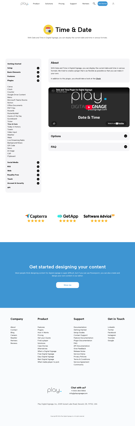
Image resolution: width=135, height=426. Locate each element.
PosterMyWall (13, 113)
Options (56, 136)
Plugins (40, 330)
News (9, 148)
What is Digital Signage (47, 351)
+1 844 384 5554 (78, 391)
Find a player (43, 340)
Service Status (79, 354)
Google (111, 340)
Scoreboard (12, 119)
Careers (14, 335)
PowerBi (10, 111)
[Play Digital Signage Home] (26, 3)
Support (73, 4)
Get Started (103, 3)
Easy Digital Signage (46, 357)
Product (36, 4)
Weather (10, 135)
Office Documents (14, 105)
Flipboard (11, 156)
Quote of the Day (14, 116)
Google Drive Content (16, 95)
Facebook (112, 332)
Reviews (14, 343)
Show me (67, 285)
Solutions (49, 4)
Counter (10, 92)
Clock (9, 89)
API (8, 187)
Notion (10, 103)
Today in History (14, 127)
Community (78, 365)
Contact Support (81, 335)
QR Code (11, 145)
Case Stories (43, 346)
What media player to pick (48, 362)
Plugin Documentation (83, 340)
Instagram (112, 335)
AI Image (10, 151)
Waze (9, 137)
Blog (12, 332)
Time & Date (12, 124)
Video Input (12, 132)
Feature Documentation (83, 338)
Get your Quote (44, 338)
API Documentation (82, 346)
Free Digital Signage (46, 354)
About (55, 62)
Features (41, 327)
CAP (9, 153)
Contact (14, 330)
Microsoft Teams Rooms (17, 100)
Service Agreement (81, 362)
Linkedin (111, 327)
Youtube (111, 338)
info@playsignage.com (78, 393)
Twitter (111, 330)
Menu (9, 97)
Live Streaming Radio (16, 140)
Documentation (80, 327)
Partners (85, 4)
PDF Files (11, 108)
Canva (9, 87)
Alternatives (42, 349)
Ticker (10, 121)
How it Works (43, 332)
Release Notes (79, 351)
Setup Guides (79, 332)
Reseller (14, 338)
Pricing (61, 4)
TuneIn (10, 129)
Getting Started (14, 64)
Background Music (15, 143)
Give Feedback (80, 349)
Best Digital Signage (46, 359)
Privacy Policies (80, 357)
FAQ (53, 146)
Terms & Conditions (82, 359)
